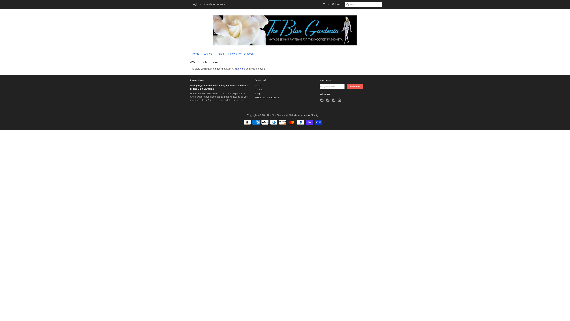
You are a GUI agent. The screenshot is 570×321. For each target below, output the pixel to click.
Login (195, 4)
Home (195, 53)
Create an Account (215, 4)
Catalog (208, 53)
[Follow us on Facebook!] (322, 101)
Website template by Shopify (304, 115)
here (240, 68)
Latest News (197, 81)
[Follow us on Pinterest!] (334, 101)
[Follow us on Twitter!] (328, 101)
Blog (221, 53)
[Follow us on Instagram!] (340, 101)
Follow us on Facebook (241, 53)
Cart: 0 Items (334, 4)
